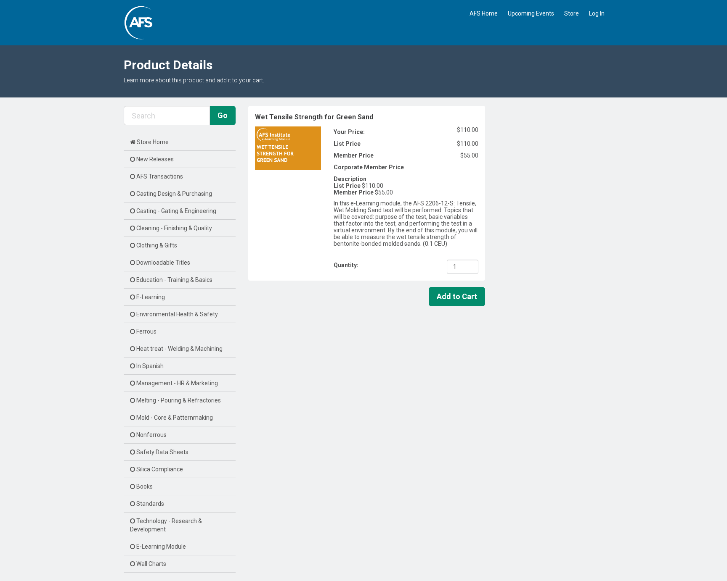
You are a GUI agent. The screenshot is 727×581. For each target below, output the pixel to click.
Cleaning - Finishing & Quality (173, 228)
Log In (597, 13)
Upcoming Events (531, 13)
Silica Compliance (159, 469)
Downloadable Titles (162, 262)
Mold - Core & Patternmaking (174, 417)
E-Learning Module (160, 546)
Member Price (354, 155)
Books (144, 486)
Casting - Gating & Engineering (175, 211)
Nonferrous (151, 434)
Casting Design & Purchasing (173, 193)
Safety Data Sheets (161, 452)
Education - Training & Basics (173, 279)
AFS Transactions (159, 176)
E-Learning (150, 297)
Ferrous (146, 331)
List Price (347, 143)
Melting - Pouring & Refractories (178, 400)
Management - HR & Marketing (176, 383)
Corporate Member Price (369, 167)
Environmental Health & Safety (176, 314)
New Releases (154, 159)
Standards (149, 503)
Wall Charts (150, 563)
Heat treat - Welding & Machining (179, 348)
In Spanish (149, 366)
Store (571, 13)
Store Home (152, 142)
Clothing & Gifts (156, 245)
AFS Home (484, 13)
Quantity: (347, 265)
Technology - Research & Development (166, 525)
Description (350, 179)
